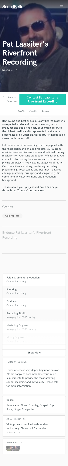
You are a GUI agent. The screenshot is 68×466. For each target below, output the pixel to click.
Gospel (44, 405)
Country (33, 405)
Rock (9, 409)
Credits (33, 111)
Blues (23, 405)
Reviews (46, 111)
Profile (21, 111)
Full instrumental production (23, 277)
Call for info (12, 215)
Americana (12, 405)
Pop (51, 405)
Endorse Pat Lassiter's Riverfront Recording (26, 235)
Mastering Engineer (17, 325)
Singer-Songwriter (24, 409)
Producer (11, 301)
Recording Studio (16, 313)
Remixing (11, 289)
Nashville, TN (10, 70)
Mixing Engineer (15, 337)
